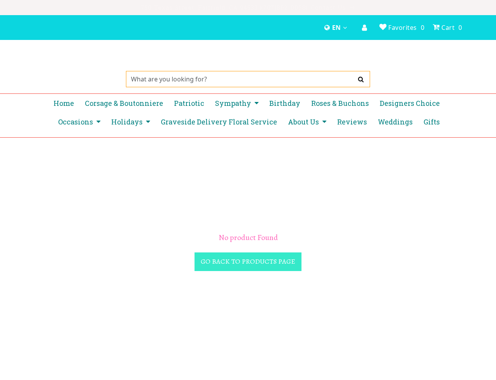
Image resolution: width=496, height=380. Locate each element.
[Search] (361, 79)
